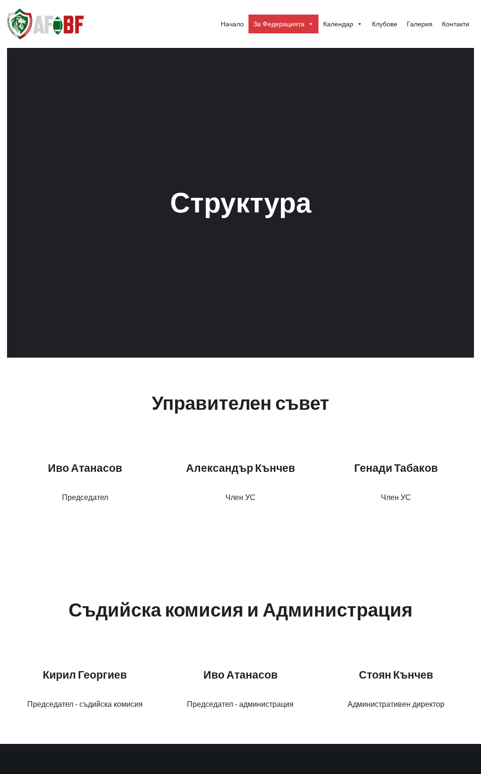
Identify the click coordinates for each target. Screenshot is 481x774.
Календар (338, 24)
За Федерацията (278, 24)
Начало (232, 24)
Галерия (420, 24)
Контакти (455, 24)
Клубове (384, 24)
